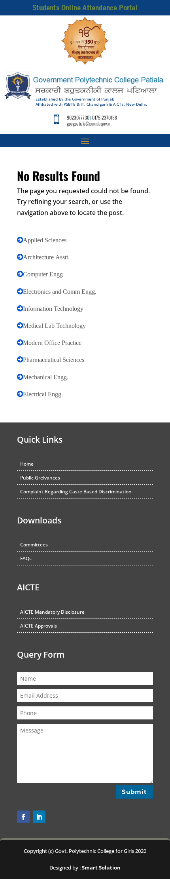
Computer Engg (43, 274)
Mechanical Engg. (45, 377)
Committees (34, 544)
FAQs (26, 558)
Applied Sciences (44, 240)
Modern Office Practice (52, 342)
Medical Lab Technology (54, 325)
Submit (134, 791)
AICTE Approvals (38, 625)
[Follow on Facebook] (23, 817)
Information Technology (53, 308)
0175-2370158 (104, 117)
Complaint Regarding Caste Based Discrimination (76, 491)
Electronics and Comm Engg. (59, 291)
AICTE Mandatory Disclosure (52, 612)
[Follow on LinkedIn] (39, 817)
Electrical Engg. (43, 394)
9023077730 (78, 117)
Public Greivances (40, 477)
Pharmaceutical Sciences (53, 359)
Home (27, 463)
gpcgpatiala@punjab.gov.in (88, 123)
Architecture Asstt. (46, 257)
